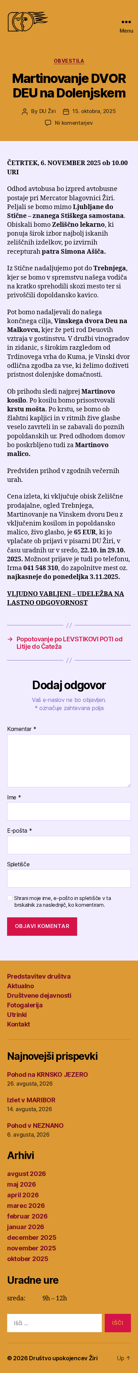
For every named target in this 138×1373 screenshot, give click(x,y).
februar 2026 (27, 1216)
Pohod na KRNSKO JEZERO (47, 1074)
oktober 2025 (27, 1258)
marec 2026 (26, 1205)
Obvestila (69, 61)
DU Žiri (47, 111)
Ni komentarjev (74, 122)
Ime (14, 797)
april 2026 (23, 1195)
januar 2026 (25, 1227)
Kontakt (18, 1024)
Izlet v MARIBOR (31, 1100)
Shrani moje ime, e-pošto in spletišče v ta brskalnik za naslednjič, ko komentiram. (62, 901)
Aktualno (20, 986)
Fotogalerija (24, 1005)
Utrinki (17, 1014)
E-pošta (19, 831)
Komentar (21, 729)
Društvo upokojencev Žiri (63, 1358)
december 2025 (32, 1237)
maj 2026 (21, 1184)
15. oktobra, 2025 (94, 111)
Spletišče (18, 864)
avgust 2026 (26, 1173)
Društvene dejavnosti (39, 995)
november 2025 (31, 1248)
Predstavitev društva (38, 976)
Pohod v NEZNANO (35, 1125)
